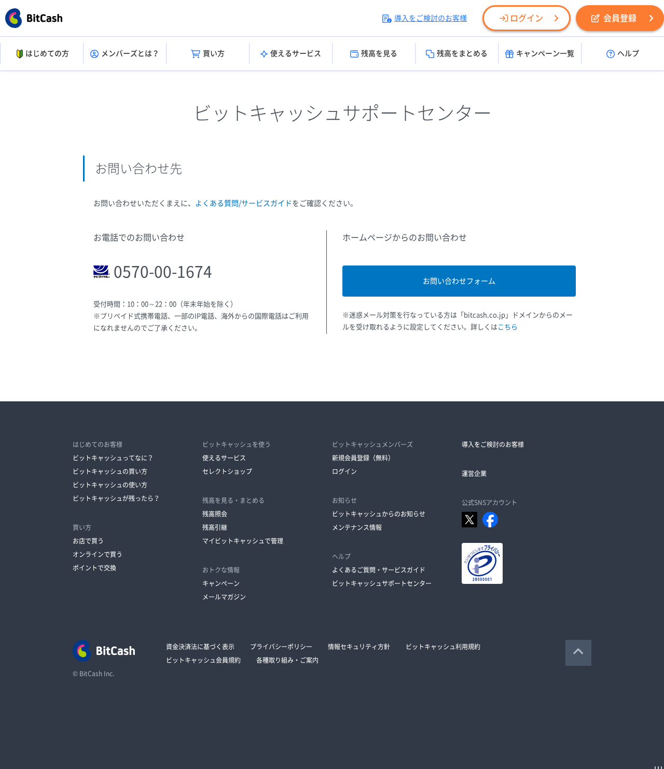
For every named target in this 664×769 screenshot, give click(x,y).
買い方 (214, 53)
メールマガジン (224, 597)
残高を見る (379, 53)
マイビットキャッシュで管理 (242, 541)
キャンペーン (221, 583)
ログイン (526, 18)
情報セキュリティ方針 (359, 647)
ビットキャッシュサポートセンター (382, 583)
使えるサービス (295, 53)
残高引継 (214, 527)
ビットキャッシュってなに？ (113, 458)
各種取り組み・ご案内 (287, 660)
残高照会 (214, 514)
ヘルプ (628, 53)
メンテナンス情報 (357, 527)
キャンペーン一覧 (545, 53)
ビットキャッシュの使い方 (110, 485)
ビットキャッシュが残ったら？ (116, 498)
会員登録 (620, 18)
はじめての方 (47, 53)
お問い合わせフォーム (459, 281)
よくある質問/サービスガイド (243, 203)
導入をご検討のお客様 (430, 18)
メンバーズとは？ (130, 53)
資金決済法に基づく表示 (200, 647)
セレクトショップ (227, 471)
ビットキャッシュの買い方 (110, 471)
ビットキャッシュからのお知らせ (378, 514)
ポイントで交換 (94, 568)
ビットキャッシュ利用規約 (443, 647)
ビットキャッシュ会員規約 (203, 660)
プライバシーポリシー (281, 647)
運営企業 (474, 473)
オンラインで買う (97, 554)
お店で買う (88, 541)
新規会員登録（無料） (363, 458)
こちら (507, 327)
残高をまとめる (462, 53)
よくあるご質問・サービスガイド (378, 570)
